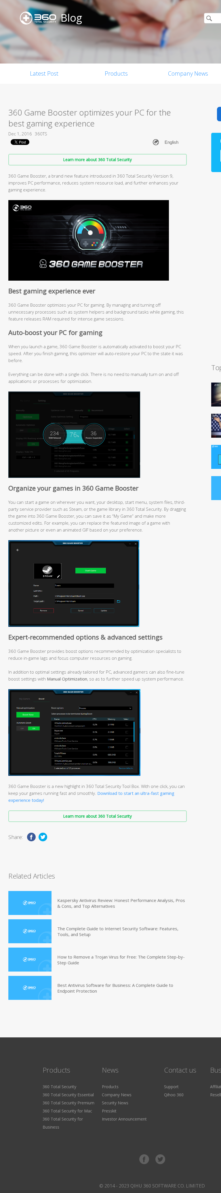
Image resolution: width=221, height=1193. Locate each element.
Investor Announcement (124, 1119)
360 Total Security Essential (68, 1094)
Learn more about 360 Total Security (97, 159)
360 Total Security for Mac (67, 1111)
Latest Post (44, 73)
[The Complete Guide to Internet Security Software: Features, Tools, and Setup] (30, 931)
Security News (115, 1103)
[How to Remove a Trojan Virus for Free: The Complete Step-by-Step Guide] (30, 960)
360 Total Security (59, 1086)
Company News (117, 1094)
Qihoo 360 (174, 1094)
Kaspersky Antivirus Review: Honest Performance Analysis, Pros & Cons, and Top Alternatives (121, 903)
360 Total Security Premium (68, 1103)
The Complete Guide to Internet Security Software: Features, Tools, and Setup (117, 931)
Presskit (109, 1111)
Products (116, 73)
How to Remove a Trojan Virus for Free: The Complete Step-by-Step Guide (121, 959)
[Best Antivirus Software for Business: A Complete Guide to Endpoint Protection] (30, 988)
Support (171, 1086)
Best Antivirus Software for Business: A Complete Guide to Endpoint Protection (115, 988)
